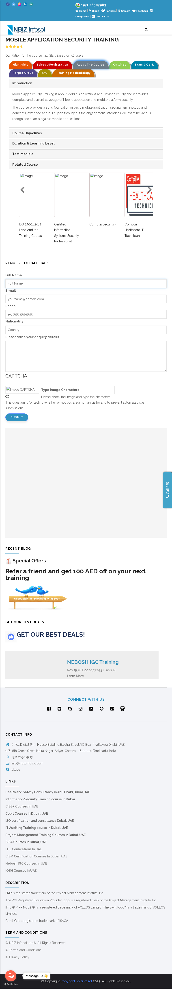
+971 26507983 (93, 5)
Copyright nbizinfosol (76, 981)
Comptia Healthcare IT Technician (134, 230)
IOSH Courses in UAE (21, 870)
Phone (10, 306)
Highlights (20, 64)
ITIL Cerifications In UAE (23, 849)
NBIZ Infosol (18, 943)
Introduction (22, 83)
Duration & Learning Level (33, 143)
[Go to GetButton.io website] (11, 984)
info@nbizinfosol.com (27, 763)
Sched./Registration (52, 64)
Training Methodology (73, 72)
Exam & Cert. (144, 64)
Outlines (119, 64)
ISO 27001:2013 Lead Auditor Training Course (30, 230)
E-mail (10, 290)
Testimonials (22, 154)
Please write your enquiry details (32, 337)
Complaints (82, 16)
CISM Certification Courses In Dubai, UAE (36, 856)
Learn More (68, 676)
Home (82, 11)
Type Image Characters (60, 390)
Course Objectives (27, 133)
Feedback (142, 11)
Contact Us (102, 16)
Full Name (13, 275)
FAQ (45, 72)
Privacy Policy (19, 957)
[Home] (25, 28)
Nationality (14, 321)
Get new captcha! (7, 396)
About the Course (91, 64)
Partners (111, 11)
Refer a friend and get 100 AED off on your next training (75, 575)
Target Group (23, 72)
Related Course (25, 164)
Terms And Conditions (25, 950)
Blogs (95, 11)
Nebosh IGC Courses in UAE (26, 863)
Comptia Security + (102, 224)
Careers (126, 11)
